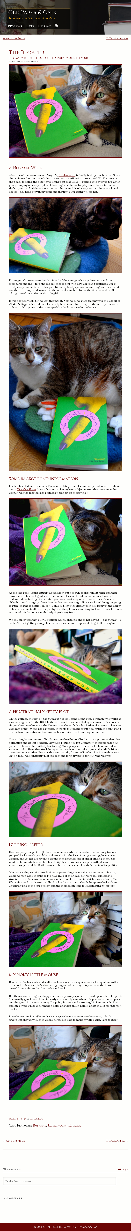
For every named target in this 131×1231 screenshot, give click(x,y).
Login (124, 1169)
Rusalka (74, 1125)
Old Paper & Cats (32, 12)
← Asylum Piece (14, 38)
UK (71, 58)
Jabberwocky (57, 1125)
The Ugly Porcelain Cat (81, 1227)
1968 (39, 58)
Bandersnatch (67, 175)
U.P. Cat (44, 26)
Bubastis (39, 1125)
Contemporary (56, 58)
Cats (30, 26)
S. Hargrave (36, 1118)
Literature (81, 58)
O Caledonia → (117, 38)
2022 (38, 61)
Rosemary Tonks (21, 58)
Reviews (15, 26)
